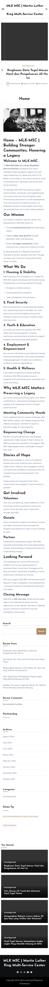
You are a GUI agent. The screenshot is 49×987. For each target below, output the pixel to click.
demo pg (6, 816)
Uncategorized (25, 66)
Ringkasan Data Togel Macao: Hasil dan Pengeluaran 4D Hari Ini (24, 74)
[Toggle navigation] (3, 9)
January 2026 (9, 767)
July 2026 (7, 743)
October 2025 (9, 779)
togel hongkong (9, 825)
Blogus (37, 980)
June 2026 (8, 749)
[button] (45, 58)
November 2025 (10, 773)
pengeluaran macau (19, 816)
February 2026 (9, 761)
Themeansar (24, 984)
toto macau (33, 816)
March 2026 (8, 755)
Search (7, 623)
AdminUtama (12, 84)
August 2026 (8, 736)
